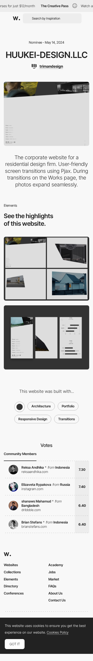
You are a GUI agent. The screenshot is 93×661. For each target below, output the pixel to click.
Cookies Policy (57, 632)
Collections (12, 572)
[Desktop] (46, 269)
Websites (11, 565)
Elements (11, 579)
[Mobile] (46, 337)
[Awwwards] (16, 18)
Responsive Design (32, 419)
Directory (11, 586)
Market (53, 579)
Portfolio (68, 406)
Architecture (41, 406)
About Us (55, 593)
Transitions (66, 419)
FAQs (52, 586)
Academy (55, 565)
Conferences (14, 593)
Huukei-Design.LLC (47, 55)
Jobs (52, 572)
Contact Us (57, 600)
